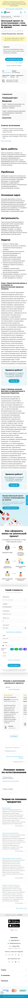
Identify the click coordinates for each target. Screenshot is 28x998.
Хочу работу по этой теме (10, 508)
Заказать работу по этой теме (14, 59)
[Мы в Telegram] (6, 954)
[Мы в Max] (18, 954)
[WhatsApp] (16, 649)
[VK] (21, 649)
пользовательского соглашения (13, 669)
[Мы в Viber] (12, 954)
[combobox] (14, 600)
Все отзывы (14, 736)
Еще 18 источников (6, 141)
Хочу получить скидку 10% (14, 8)
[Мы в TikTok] (18, 962)
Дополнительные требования (14, 632)
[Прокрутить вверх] (2, 996)
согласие (10, 670)
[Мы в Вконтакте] (9, 954)
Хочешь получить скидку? (14, 65)
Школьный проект (6, 72)
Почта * (5, 653)
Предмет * (5, 604)
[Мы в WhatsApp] (15, 954)
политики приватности (22, 669)
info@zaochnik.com (15, 943)
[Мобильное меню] (2, 12)
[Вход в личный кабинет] (21, 12)
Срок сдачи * (6, 625)
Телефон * (5, 642)
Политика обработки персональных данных (3, 992)
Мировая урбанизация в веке (11, 781)
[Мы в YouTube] (15, 962)
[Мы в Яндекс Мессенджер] (22, 954)
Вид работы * (6, 597)
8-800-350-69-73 (15, 940)
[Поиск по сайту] (25, 12)
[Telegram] (12, 649)
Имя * (4, 635)
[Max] (25, 649)
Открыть (13, 381)
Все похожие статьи (21, 908)
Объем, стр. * (6, 618)
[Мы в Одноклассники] (12, 962)
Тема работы (6, 611)
